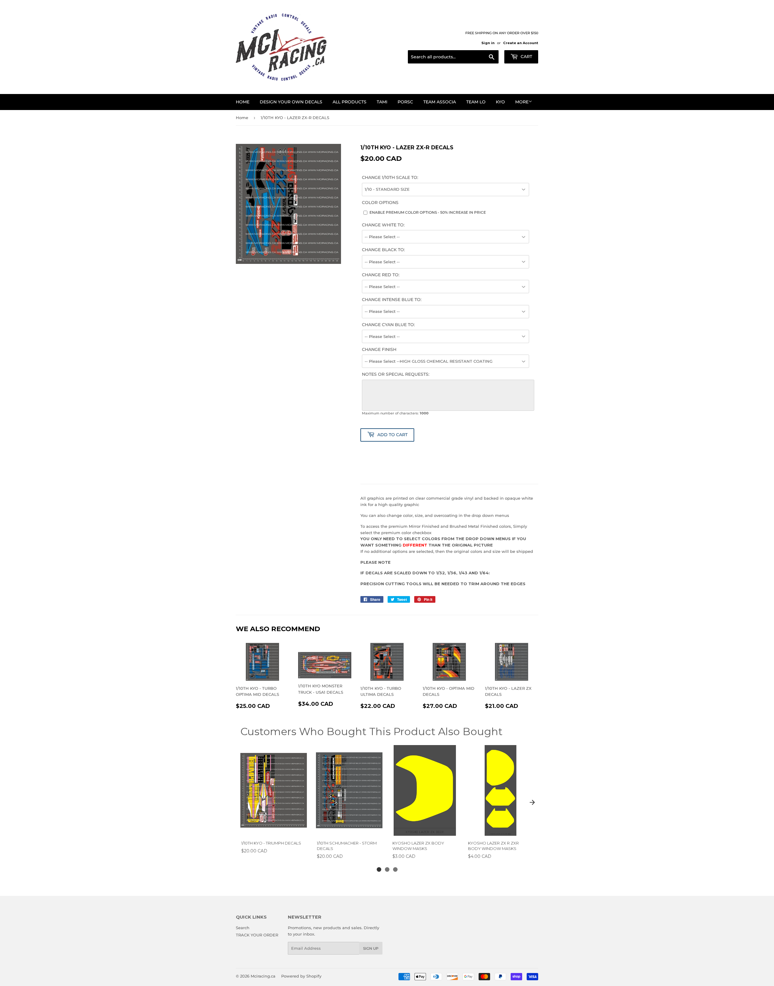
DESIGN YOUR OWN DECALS (291, 102)
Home (242, 102)
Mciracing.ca (263, 976)
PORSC (405, 102)
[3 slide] (395, 869)
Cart (525, 56)
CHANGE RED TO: (380, 274)
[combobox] (453, 56)
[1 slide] (379, 869)
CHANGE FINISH (379, 349)
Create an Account (520, 43)
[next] (532, 802)
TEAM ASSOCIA (439, 102)
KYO (500, 102)
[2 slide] (387, 869)
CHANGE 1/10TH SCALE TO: (390, 177)
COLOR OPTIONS (380, 202)
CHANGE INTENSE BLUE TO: (391, 299)
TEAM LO (476, 102)
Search (242, 927)
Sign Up (371, 948)
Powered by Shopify (301, 976)
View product (273, 829)
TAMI (382, 102)
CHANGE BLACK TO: (383, 249)
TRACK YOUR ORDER (257, 934)
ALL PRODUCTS (349, 102)
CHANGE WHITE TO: (383, 225)
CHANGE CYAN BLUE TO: (388, 324)
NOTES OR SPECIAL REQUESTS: (395, 374)
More (521, 102)
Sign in (488, 43)
